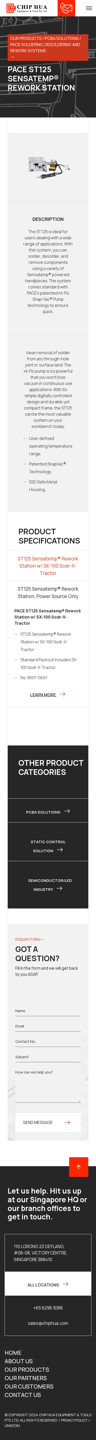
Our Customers (29, 1386)
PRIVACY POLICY (74, 1420)
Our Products (27, 1369)
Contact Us (23, 1395)
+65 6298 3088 (48, 1308)
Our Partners (26, 1378)
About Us (19, 1361)
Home (13, 1353)
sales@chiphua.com (48, 1323)
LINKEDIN (12, 1425)
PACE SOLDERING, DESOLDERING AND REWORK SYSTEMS (45, 47)
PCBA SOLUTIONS (62, 38)
